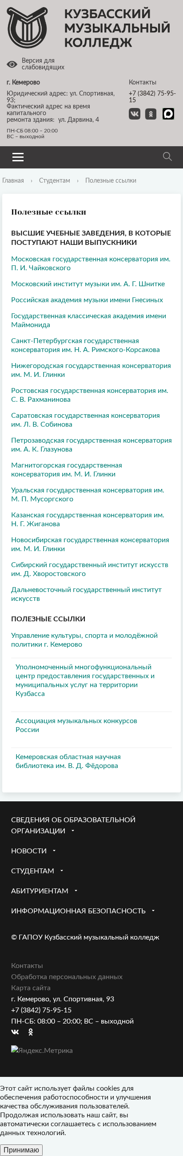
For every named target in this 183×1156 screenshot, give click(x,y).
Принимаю (21, 1150)
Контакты (27, 965)
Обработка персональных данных (67, 976)
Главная (13, 181)
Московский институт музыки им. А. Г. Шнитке (88, 284)
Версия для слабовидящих (43, 64)
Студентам (54, 181)
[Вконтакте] (17, 1032)
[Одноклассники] (35, 1032)
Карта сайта (31, 988)
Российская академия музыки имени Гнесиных (87, 300)
